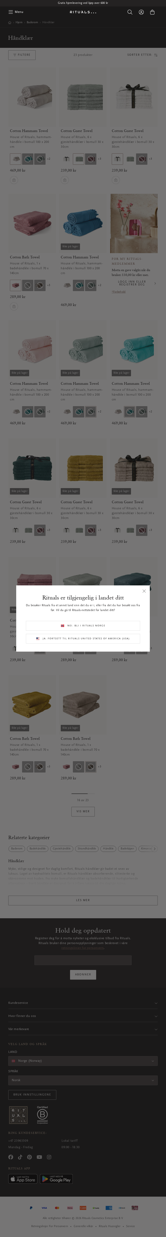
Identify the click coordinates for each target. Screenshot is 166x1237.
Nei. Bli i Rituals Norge (86, 626)
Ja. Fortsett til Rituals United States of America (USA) (86, 638)
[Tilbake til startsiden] (83, 12)
